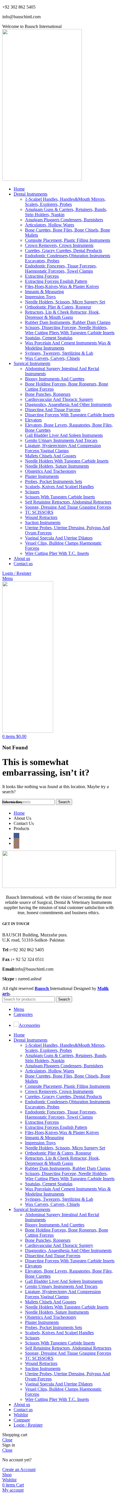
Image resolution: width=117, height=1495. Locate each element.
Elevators (33, 419)
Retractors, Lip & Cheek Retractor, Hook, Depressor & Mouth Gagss (62, 315)
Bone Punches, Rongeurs (47, 394)
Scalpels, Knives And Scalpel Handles (59, 486)
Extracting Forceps (42, 276)
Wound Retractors (41, 517)
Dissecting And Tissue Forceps (52, 409)
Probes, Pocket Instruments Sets (53, 481)
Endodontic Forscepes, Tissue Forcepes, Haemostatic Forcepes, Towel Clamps (61, 268)
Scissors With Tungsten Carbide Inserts (60, 496)
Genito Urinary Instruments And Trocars (61, 440)
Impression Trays (40, 296)
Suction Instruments (42, 522)
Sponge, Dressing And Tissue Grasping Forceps (68, 507)
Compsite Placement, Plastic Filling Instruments (67, 240)
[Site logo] (42, 179)
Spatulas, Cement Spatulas (48, 337)
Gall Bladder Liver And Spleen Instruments (64, 435)
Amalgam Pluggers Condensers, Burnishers (64, 219)
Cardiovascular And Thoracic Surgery (59, 399)
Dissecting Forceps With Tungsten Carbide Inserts (69, 414)
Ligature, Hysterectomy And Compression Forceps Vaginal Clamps (63, 448)
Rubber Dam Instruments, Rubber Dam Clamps (67, 322)
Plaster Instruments (42, 476)
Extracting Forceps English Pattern (56, 281)
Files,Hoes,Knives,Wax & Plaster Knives (62, 286)
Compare (22, 1419)
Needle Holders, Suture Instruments (57, 466)
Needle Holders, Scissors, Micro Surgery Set (65, 301)
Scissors (32, 491)
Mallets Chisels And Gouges (50, 455)
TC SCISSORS (39, 512)
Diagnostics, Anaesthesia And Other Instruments (68, 404)
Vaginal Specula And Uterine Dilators (59, 537)
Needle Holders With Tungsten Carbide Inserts (66, 461)
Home (19, 813)
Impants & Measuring (44, 291)
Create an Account (18, 1469)
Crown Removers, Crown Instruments (59, 245)
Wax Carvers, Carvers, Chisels (52, 358)
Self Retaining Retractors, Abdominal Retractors (68, 502)
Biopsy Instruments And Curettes (54, 378)
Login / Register (28, 1425)
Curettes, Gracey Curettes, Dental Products (63, 250)
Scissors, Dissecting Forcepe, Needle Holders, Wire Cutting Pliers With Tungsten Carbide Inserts (69, 330)
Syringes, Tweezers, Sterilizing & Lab (59, 353)
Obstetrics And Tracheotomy (50, 471)
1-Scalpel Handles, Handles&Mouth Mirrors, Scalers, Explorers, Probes (65, 202)
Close (7, 1439)
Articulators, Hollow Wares (49, 224)
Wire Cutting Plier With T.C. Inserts (57, 553)
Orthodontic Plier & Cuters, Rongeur (58, 307)
